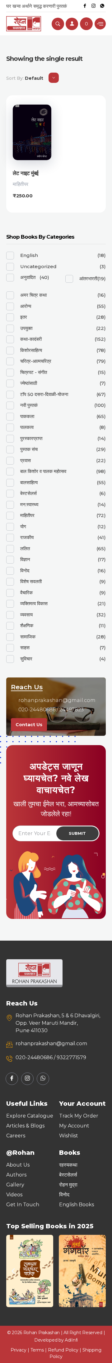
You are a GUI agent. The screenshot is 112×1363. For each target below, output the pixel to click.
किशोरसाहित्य (31, 350)
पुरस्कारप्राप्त (31, 438)
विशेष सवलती (31, 581)
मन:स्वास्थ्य (29, 504)
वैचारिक (26, 593)
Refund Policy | (65, 1350)
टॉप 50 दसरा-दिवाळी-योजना (44, 394)
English (29, 255)
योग (23, 526)
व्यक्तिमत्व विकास (34, 603)
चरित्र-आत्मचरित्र (35, 361)
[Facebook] (84, 6)
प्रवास (25, 460)
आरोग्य (25, 306)
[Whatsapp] (102, 6)
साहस (25, 647)
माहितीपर (20, 184)
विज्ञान (25, 559)
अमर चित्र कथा (33, 295)
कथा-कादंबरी (31, 339)
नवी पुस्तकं (29, 405)
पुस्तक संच (29, 449)
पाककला (27, 416)
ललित (25, 548)
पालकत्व (27, 427)
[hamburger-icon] (100, 23)
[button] (13, 1271)
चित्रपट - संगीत (33, 372)
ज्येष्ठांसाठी (28, 383)
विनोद (25, 571)
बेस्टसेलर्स (28, 493)
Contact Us (29, 724)
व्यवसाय (26, 615)
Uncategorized (38, 266)
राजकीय (27, 537)
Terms (37, 1350)
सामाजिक (27, 637)
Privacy (18, 1350)
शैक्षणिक (26, 625)
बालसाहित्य (29, 482)
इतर (23, 317)
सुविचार (26, 659)
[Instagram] (93, 6)
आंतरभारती (88, 278)
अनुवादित (27, 277)
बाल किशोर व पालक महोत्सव (43, 471)
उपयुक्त (26, 328)
